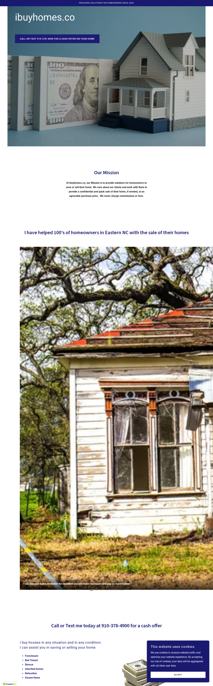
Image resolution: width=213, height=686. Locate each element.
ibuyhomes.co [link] (45, 17)
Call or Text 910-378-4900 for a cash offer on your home (57, 39)
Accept (178, 675)
